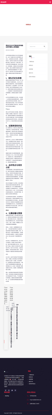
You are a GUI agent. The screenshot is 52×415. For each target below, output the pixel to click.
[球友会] (6, 372)
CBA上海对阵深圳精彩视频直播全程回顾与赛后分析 (17, 321)
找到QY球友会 (32, 76)
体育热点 (31, 65)
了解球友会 (31, 61)
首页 (22, 25)
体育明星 (31, 69)
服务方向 (31, 73)
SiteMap (7, 395)
